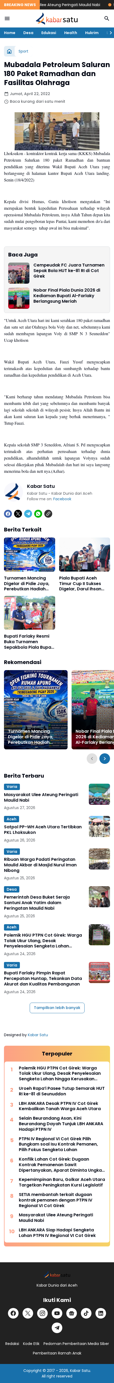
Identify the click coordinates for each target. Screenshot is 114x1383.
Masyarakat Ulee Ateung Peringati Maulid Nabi (48, 4)
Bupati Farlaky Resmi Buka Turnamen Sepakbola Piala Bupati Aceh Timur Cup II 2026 (29, 642)
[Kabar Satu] (57, 18)
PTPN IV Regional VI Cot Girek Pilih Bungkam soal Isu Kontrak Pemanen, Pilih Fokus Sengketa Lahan (58, 1144)
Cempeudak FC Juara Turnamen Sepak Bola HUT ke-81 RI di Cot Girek (68, 271)
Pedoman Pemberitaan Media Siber (76, 1343)
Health (70, 32)
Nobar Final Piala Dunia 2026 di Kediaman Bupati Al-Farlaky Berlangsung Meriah (66, 296)
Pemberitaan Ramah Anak (57, 1353)
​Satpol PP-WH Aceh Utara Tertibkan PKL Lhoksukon (43, 829)
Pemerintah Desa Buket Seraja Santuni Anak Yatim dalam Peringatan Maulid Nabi (37, 903)
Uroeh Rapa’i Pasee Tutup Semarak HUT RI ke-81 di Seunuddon (62, 1091)
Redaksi (12, 1343)
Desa (28, 32)
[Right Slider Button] (108, 32)
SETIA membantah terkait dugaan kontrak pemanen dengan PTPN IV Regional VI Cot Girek (55, 1200)
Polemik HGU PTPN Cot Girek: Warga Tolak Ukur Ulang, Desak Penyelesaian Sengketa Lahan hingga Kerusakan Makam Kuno (43, 941)
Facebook (62, 499)
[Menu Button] (7, 18)
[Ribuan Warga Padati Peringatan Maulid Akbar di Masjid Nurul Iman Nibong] (99, 859)
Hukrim (92, 32)
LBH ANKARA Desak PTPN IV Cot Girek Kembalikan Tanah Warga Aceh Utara (60, 1106)
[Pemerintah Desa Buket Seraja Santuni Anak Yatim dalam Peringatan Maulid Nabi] (99, 896)
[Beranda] (9, 51)
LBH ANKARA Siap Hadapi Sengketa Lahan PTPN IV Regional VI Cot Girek (57, 1233)
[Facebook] (8, 514)
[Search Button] (107, 18)
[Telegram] (28, 514)
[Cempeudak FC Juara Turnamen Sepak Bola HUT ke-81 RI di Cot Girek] (18, 273)
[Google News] (71, 1313)
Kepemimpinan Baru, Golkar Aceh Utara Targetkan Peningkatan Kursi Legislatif (62, 1182)
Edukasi (48, 32)
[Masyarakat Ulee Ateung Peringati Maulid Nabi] (99, 794)
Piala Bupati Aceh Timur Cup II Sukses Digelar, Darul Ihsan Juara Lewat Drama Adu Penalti (81, 584)
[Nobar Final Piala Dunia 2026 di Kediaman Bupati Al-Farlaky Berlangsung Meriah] (18, 298)
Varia (12, 786)
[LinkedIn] (100, 1313)
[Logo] (57, 1274)
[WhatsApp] (38, 514)
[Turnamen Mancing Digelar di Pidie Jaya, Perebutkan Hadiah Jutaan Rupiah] (29, 554)
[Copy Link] (48, 514)
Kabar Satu (38, 1035)
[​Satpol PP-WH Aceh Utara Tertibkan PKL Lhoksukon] (99, 826)
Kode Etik (31, 1343)
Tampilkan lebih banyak (57, 1007)
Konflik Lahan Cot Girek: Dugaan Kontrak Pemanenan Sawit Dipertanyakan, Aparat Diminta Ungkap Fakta (62, 1165)
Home (9, 32)
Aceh (11, 819)
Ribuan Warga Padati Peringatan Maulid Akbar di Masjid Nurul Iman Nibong (40, 865)
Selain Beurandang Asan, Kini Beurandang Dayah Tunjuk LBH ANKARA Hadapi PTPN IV (61, 1124)
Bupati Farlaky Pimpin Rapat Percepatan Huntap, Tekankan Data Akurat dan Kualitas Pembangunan (43, 978)
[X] (18, 514)
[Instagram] (42, 1313)
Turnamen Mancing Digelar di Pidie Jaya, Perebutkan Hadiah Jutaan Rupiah (26, 584)
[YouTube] (57, 1313)
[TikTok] (86, 1313)
